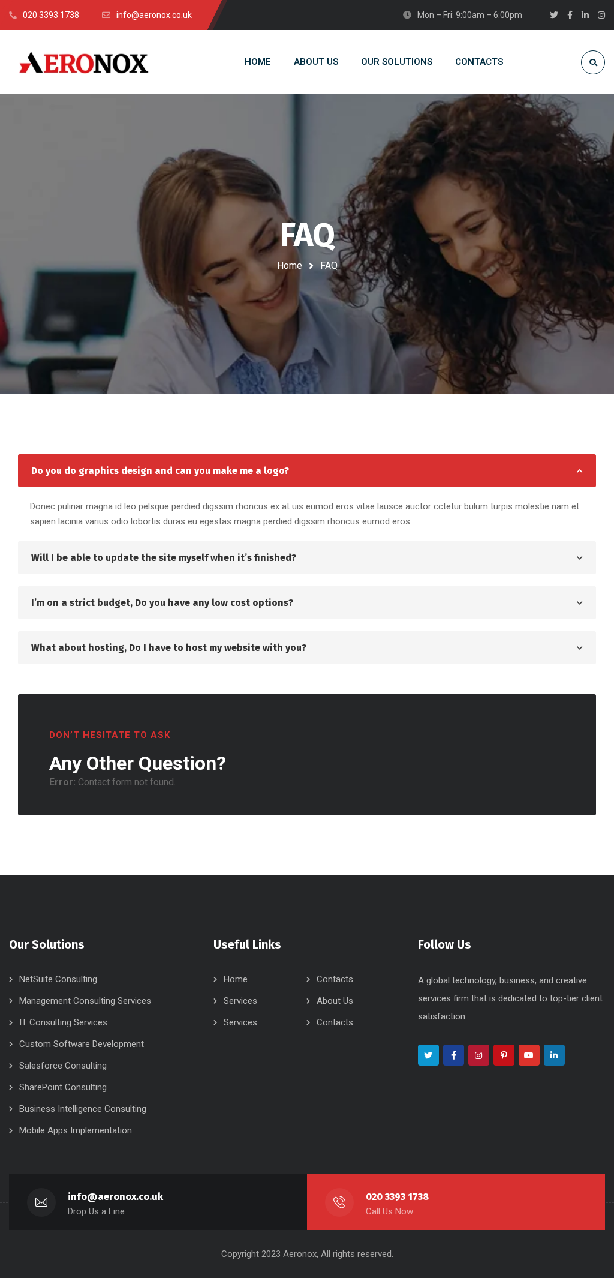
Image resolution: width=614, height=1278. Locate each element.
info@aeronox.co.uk (115, 1196)
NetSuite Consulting (58, 979)
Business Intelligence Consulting (82, 1108)
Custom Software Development (81, 1044)
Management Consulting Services (85, 1000)
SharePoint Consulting (63, 1087)
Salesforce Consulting (63, 1065)
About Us (335, 1000)
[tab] (307, 470)
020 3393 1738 (397, 1196)
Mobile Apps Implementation (75, 1130)
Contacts (335, 979)
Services (240, 1000)
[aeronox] (84, 62)
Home (289, 265)
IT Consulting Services (63, 1022)
